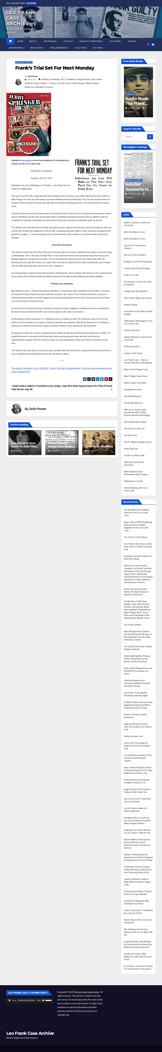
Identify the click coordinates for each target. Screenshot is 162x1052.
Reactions (36, 48)
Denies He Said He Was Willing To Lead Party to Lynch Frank (138, 957)
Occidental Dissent (132, 396)
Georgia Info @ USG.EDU (136, 291)
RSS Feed (98, 48)
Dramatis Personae (91, 41)
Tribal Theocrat (131, 449)
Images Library (131, 305)
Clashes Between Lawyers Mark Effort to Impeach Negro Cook (137, 882)
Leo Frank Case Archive (30, 1033)
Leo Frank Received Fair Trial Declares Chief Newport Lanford (137, 758)
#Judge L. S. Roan (47, 83)
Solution (80, 48)
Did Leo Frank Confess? (135, 255)
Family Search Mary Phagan (137, 268)
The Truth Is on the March (135, 537)
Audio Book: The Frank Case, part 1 (137, 103)
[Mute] (43, 1000)
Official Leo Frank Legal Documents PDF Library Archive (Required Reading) (137, 412)
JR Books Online (131, 346)
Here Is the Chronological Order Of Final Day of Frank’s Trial (137, 746)
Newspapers (16, 48)
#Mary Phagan (92, 83)
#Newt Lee (29, 87)
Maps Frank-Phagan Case (136, 369)
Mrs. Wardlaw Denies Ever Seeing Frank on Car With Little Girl (138, 932)
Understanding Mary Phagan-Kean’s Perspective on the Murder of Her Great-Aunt (137, 659)
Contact (69, 41)
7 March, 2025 (134, 194)
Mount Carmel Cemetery (135, 383)
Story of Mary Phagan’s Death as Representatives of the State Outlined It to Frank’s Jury (138, 770)
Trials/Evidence (59, 48)
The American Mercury (134, 429)
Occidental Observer (133, 403)
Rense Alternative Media (135, 422)
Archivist (17, 451)
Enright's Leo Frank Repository (138, 262)
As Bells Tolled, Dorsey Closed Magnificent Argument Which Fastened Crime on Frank (138, 705)
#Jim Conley (96, 79)
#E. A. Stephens (68, 79)
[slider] (48, 1000)
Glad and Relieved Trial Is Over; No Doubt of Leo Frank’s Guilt (138, 727)
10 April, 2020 (134, 108)
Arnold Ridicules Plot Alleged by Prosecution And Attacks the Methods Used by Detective (138, 944)
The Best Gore (130, 435)
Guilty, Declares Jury (133, 736)
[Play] (9, 1000)
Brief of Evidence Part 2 (135, 239)
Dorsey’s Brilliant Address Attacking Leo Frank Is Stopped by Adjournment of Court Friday (138, 857)
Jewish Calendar (131, 330)
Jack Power (33, 76)
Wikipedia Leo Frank (133, 481)
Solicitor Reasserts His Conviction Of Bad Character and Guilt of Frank (137, 683)
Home (20, 41)
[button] (148, 44)
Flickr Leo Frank (131, 275)
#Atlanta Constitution (51, 79)
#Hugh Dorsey (83, 79)
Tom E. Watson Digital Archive (138, 442)
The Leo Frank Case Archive (86, 992)
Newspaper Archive (133, 389)
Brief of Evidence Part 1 (135, 232)
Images (132, 41)
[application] (30, 1000)
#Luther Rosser (78, 83)
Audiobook (130, 94)
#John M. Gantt (31, 83)
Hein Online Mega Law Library (138, 298)
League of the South (133, 353)
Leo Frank (115, 41)
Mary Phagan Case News (135, 376)
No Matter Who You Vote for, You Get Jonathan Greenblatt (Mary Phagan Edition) (137, 820)
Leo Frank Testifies (99, 446)
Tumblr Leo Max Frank (134, 455)
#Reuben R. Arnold (44, 87)
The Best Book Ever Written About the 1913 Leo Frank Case (136, 513)
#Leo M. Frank (63, 83)
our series (27, 160)
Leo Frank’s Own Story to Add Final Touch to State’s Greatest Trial (138, 547)
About (33, 41)
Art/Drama (50, 41)
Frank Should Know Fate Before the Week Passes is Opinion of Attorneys (136, 592)
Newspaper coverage (24, 62)
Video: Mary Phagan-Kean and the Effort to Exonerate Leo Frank (138, 671)
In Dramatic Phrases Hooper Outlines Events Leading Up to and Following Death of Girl (138, 870)
